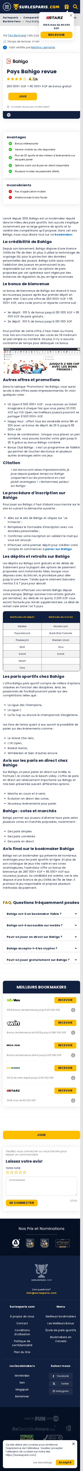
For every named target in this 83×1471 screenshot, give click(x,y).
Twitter (65, 1383)
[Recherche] (75, 7)
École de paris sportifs (61, 1330)
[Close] (71, 15)
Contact (22, 1323)
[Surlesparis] (37, 6)
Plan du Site (22, 1352)
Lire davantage (42, 1462)
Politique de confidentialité (22, 1343)
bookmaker (64, 234)
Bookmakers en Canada (61, 1339)
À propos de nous (22, 1316)
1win (22, 1383)
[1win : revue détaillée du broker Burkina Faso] (73, 1033)
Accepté (65, 1462)
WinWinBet (22, 1376)
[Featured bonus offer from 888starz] (66, 7)
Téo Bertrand (17, 35)
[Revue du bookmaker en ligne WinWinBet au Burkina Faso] (73, 1010)
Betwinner (22, 1396)
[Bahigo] (17, 62)
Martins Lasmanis (43, 47)
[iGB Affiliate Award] (16, 1243)
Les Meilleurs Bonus (60, 1323)
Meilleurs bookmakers (61, 1316)
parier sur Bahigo (58, 549)
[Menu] (7, 7)
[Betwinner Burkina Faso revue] (73, 1078)
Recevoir (56, 35)
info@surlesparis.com (41, 1293)
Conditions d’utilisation (22, 1332)
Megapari (22, 1389)
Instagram (62, 1391)
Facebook (63, 1376)
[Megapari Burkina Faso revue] (73, 1055)
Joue (23, 96)
